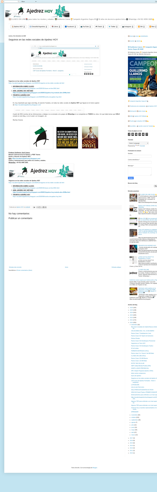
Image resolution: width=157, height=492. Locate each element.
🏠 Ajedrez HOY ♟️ (18, 26)
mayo (133, 430)
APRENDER (134, 412)
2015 (131, 443)
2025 (131, 310)
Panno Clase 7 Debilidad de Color (141, 333)
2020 (131, 322)
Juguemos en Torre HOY (138, 343)
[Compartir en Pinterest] (46, 207)
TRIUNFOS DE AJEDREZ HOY (147, 245)
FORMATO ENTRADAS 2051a (140, 351)
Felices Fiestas (135, 338)
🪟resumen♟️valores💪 (135, 41)
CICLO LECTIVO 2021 (137, 387)
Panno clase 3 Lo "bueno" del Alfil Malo (142, 353)
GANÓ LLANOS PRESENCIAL (140, 368)
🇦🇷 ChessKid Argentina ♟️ (38, 26)
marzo (133, 435)
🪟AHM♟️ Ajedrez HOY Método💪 (138, 116)
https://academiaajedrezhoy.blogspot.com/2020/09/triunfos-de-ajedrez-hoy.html (37, 97)
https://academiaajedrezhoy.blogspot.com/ (28, 105)
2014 (131, 445)
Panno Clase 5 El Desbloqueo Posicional (143, 341)
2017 (131, 438)
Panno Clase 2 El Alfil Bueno (139, 358)
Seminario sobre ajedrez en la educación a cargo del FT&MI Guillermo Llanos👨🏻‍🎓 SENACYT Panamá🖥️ (147, 290)
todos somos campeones (138, 373)
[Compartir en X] (41, 207)
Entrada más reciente (15, 267)
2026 (131, 307)
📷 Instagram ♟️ (128, 26)
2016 (131, 440)
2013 (131, 448)
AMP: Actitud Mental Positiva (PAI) (141, 366)
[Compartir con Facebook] (44, 207)
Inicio (66, 267)
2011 (131, 450)
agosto (133, 422)
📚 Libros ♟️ (56, 26)
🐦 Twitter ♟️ (113, 26)
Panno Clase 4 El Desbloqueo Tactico (142, 346)
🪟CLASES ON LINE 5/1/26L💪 (147, 194)
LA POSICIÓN (135, 385)
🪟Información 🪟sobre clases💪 (137, 111)
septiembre (134, 420)
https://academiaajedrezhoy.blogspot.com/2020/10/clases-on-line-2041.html (36, 88)
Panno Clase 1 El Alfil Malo (139, 361)
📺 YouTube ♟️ (86, 26)
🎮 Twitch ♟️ (99, 26)
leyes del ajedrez (136, 375)
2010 (131, 453)
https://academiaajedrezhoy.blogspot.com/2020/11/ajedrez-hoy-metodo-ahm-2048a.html (41, 92)
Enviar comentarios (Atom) (24, 270)
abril (132, 432)
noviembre (134, 415)
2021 (131, 320)
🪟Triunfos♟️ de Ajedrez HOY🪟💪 (138, 121)
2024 (131, 312)
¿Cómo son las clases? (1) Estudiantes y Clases (146, 257)
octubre (133, 417)
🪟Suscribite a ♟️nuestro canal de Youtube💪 (141, 126)
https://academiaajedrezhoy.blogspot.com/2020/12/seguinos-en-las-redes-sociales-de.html (36, 83)
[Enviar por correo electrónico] (37, 207)
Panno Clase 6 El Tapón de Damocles (142, 336)
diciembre (134, 324)
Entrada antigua (116, 267)
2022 (131, 317)
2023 (131, 315)
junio (133, 427)
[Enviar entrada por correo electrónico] (34, 207)
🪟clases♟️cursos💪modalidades (138, 36)
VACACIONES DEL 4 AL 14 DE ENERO (142, 331)
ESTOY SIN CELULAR (137, 363)
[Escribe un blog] (39, 207)
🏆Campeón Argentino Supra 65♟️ (138, 101)
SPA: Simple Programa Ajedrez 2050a (142, 371)
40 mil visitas (135, 348)
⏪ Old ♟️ (141, 26)
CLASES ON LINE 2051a (138, 356)
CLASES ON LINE (143, 269)
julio (132, 425)
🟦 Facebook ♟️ (70, 26)
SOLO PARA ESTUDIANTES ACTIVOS (142, 390)
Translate (142, 146)
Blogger (95, 467)
